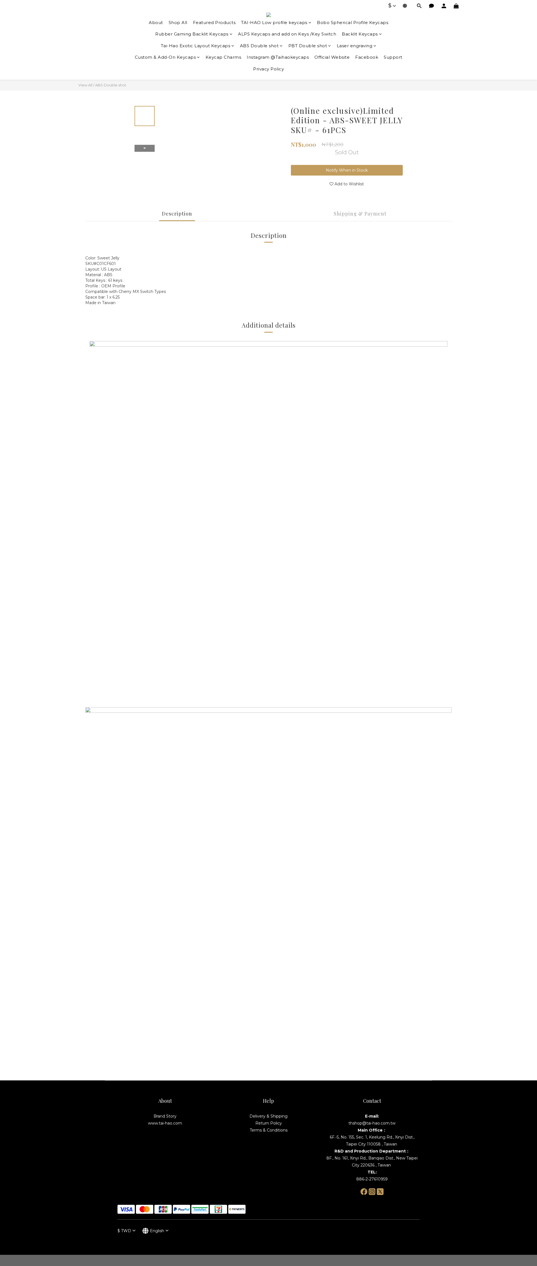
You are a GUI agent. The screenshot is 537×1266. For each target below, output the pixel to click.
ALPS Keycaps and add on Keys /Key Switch (287, 34)
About (156, 22)
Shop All (178, 22)
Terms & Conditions (269, 1130)
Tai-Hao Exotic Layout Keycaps (195, 45)
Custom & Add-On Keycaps (165, 57)
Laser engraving (355, 45)
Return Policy (268, 1123)
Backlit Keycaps (360, 34)
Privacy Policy (268, 69)
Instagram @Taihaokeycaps (278, 57)
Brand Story (165, 1116)
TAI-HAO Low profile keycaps (274, 22)
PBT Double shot (307, 45)
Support (393, 57)
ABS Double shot (259, 45)
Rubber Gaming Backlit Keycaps (192, 34)
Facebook (366, 57)
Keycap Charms (223, 57)
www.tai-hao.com (165, 1123)
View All (85, 85)
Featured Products (214, 22)
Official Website (332, 57)
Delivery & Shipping (268, 1116)
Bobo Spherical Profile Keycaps (352, 22)
